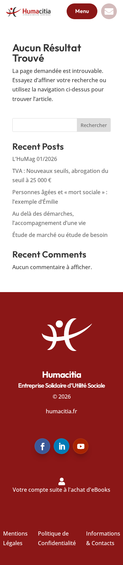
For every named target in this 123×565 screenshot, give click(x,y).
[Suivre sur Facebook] (42, 446)
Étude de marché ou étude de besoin (60, 235)
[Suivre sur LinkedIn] (61, 446)
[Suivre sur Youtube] (80, 446)
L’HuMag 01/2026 (34, 159)
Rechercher (94, 125)
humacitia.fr (61, 411)
